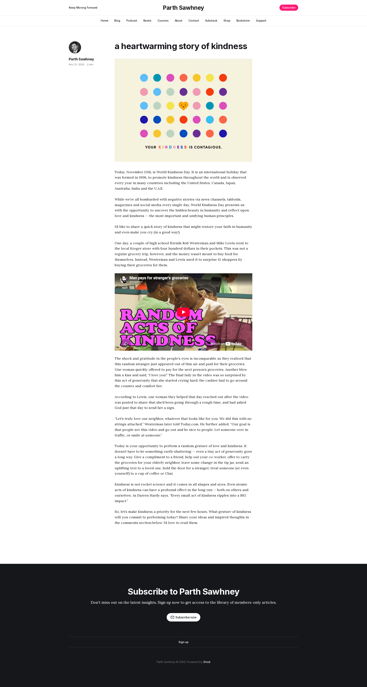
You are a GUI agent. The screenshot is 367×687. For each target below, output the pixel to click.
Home (104, 20)
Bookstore (243, 20)
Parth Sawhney (183, 8)
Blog (117, 20)
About (179, 20)
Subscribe (289, 7)
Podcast (131, 20)
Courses (163, 20)
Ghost (206, 662)
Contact (193, 20)
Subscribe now (185, 617)
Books (147, 20)
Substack (211, 20)
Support (261, 20)
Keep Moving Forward (83, 7)
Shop (226, 20)
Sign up (183, 642)
